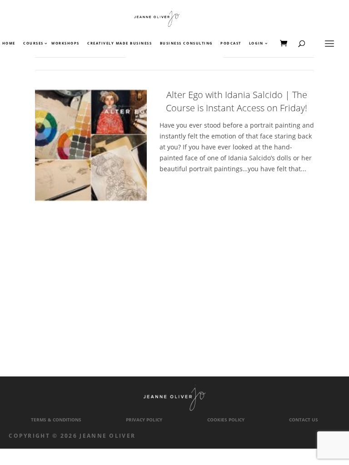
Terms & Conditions (56, 420)
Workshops (65, 43)
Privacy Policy (144, 420)
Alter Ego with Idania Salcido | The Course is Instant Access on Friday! (236, 101)
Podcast (230, 43)
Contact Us (303, 420)
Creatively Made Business (119, 43)
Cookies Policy (225, 420)
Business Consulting (186, 43)
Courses (33, 43)
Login (256, 43)
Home (8, 43)
